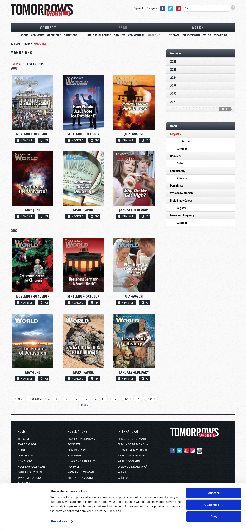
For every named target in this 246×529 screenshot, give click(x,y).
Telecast (174, 35)
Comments (37, 35)
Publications (77, 431)
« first (18, 398)
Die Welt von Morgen (132, 450)
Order (180, 163)
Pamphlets (176, 185)
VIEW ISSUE (26, 140)
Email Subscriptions (81, 439)
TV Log (207, 35)
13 (126, 398)
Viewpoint (220, 35)
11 (103, 398)
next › (151, 398)
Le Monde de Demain (132, 439)
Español (138, 8)
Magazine (154, 35)
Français (151, 8)
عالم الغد (122, 472)
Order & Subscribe (30, 472)
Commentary (136, 35)
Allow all (214, 492)
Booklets (119, 35)
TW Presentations (30, 477)
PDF (46, 140)
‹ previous (36, 398)
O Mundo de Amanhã (132, 466)
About (24, 35)
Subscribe (182, 149)
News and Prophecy (182, 215)
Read (123, 27)
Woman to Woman (181, 193)
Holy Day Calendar (31, 466)
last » (84, 405)
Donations (70, 35)
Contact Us (25, 455)
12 (114, 398)
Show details (59, 521)
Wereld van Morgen (132, 455)
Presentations (191, 35)
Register (181, 208)
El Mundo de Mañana (133, 444)
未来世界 (123, 477)
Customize (211, 504)
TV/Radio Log (27, 444)
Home (17, 43)
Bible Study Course (99, 35)
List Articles (35, 64)
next (224, 109)
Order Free (54, 35)
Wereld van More (130, 461)
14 (137, 398)
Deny (213, 516)
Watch (198, 27)
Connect (48, 27)
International (128, 431)
